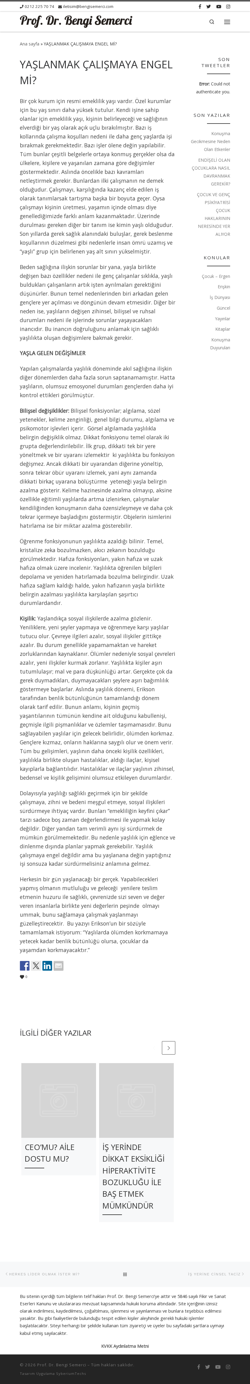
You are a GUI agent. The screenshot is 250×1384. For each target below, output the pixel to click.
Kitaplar (222, 329)
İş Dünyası (220, 297)
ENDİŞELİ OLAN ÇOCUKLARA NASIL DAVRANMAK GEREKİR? (211, 172)
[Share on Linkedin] (47, 966)
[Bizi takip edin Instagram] (228, 6)
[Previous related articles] (154, 1048)
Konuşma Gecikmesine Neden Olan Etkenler (210, 141)
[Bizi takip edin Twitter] (208, 6)
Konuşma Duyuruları (220, 343)
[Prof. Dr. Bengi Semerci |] (76, 20)
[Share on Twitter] (36, 966)
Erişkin (224, 286)
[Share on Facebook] (25, 966)
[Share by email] (58, 966)
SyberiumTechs (71, 1373)
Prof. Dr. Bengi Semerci (61, 1365)
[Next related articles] (168, 1048)
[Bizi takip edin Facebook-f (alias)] (200, 6)
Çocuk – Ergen (216, 276)
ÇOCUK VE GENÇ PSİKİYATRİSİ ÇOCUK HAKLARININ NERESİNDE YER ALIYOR (213, 214)
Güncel (223, 308)
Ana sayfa (29, 44)
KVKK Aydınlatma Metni (125, 1346)
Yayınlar (222, 319)
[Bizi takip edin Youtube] (218, 6)
